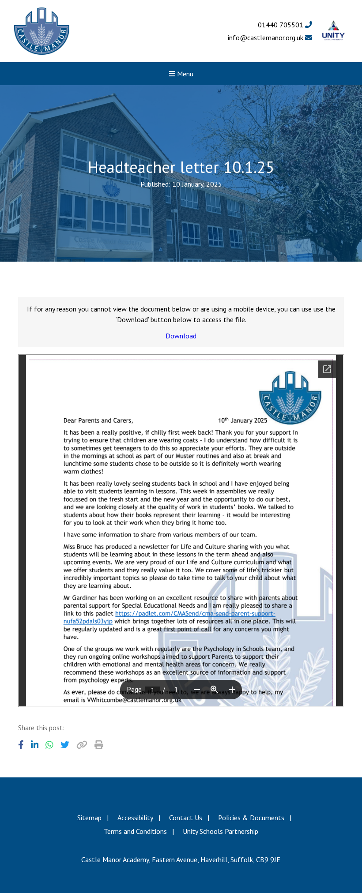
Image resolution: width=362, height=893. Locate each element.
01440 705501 (281, 25)
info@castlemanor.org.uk (266, 37)
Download (181, 335)
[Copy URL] (81, 744)
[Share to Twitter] (64, 744)
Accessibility (135, 817)
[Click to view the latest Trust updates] (333, 31)
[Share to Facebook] (21, 744)
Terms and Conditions (135, 831)
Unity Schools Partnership (220, 831)
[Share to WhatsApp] (49, 744)
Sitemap (89, 817)
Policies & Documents (251, 817)
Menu (184, 73)
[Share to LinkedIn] (35, 744)
